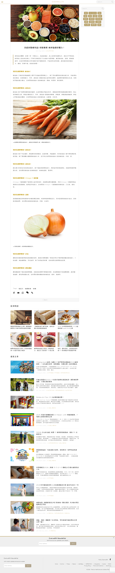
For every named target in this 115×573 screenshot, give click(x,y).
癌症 (90, 16)
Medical (51, 513)
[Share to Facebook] (65, 38)
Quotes (104, 563)
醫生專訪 (94, 24)
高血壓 (95, 16)
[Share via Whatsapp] (70, 38)
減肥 (86, 21)
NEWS (109, 563)
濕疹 (100, 16)
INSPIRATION (89, 563)
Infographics (65, 372)
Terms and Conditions (98, 565)
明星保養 (92, 19)
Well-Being (52, 408)
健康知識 (92, 21)
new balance (92, 13)
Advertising (108, 565)
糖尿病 (85, 19)
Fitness (51, 372)
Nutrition (50, 51)
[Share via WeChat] (73, 38)
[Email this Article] (68, 38)
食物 (34, 288)
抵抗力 (21, 288)
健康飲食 (28, 288)
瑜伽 (99, 13)
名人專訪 (87, 24)
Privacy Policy (87, 565)
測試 (86, 13)
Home (56, 563)
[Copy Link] (77, 38)
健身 (99, 24)
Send (73, 543)
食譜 (85, 16)
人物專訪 (98, 21)
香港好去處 (98, 19)
